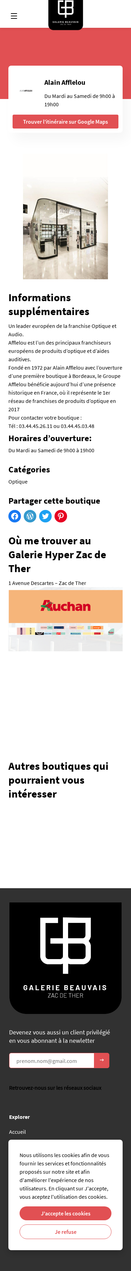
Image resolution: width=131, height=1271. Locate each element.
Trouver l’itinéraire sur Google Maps (65, 121)
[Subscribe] (101, 1060)
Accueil (17, 1131)
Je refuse (66, 1231)
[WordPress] (30, 516)
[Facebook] (14, 516)
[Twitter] (45, 516)
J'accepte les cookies (65, 1213)
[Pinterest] (60, 516)
